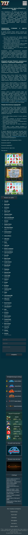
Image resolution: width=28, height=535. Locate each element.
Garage (16, 421)
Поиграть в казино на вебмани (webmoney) (13, 496)
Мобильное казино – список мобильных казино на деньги (13, 490)
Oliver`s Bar (16, 436)
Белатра (14, 517)
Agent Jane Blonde (7, 252)
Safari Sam (5, 246)
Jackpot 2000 (6, 276)
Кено (5, 310)
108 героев (5, 239)
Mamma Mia (6, 205)
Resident (17, 416)
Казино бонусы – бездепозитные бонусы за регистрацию (14, 482)
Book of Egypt (6, 324)
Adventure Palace (7, 215)
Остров (5, 283)
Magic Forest (6, 211)
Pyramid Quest (6, 320)
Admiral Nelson (6, 235)
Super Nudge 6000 (7, 296)
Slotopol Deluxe (6, 232)
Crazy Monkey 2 (6, 307)
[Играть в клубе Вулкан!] (14, 445)
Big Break (5, 286)
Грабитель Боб (6, 289)
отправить (14, 354)
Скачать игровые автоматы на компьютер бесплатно (13, 479)
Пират (4, 293)
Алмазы (5, 331)
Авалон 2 (5, 279)
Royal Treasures (6, 303)
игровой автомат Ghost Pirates (18, 136)
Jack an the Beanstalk (8, 218)
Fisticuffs (5, 202)
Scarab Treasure (6, 262)
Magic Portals (6, 259)
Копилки (5, 221)
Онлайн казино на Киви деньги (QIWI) (13, 499)
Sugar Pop (5, 327)
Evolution (5, 313)
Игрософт (14, 514)
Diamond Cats (6, 273)
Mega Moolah (6, 266)
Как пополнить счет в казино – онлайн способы (13, 493)
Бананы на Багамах (7, 249)
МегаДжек (14, 520)
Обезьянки (6, 299)
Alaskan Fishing (6, 225)
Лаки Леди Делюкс (7, 228)
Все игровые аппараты (14, 508)
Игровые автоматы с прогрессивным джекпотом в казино (13, 486)
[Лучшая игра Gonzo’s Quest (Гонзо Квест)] (14, 461)
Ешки (5, 242)
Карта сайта (14, 526)
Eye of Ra (5, 256)
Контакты (14, 523)
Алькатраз (5, 208)
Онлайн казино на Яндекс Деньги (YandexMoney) (14, 502)
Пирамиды (5, 270)
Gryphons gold (17, 426)
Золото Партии (17, 431)
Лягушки (6, 334)
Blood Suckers (6, 316)
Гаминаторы (14, 511)
